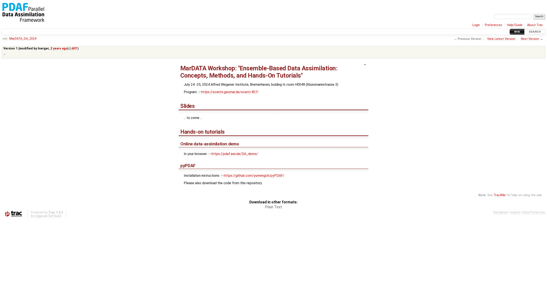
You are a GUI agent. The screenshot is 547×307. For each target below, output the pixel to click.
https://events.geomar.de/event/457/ (230, 92)
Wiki (517, 31)
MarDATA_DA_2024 (22, 39)
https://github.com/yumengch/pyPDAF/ (254, 176)
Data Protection (534, 212)
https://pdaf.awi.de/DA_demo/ (235, 154)
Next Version (530, 39)
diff (74, 48)
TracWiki (500, 195)
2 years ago (59, 48)
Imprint (515, 212)
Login (476, 25)
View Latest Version (501, 39)
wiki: (5, 39)
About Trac (535, 25)
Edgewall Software (48, 216)
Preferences (493, 25)
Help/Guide (514, 25)
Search (535, 31)
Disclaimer (500, 212)
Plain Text (273, 207)
